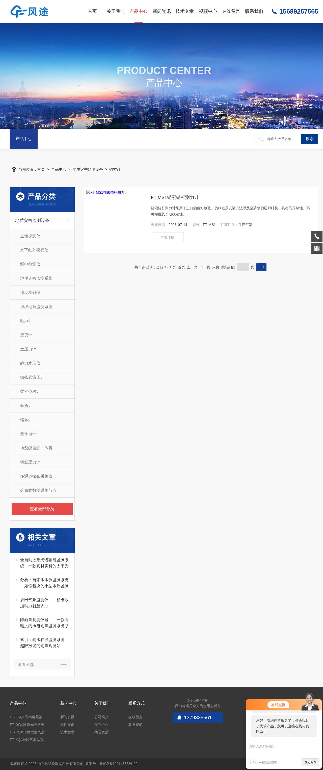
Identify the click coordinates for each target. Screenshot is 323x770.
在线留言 (231, 11)
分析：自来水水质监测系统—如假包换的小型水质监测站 (44, 583)
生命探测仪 (30, 236)
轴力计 (26, 321)
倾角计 (26, 405)
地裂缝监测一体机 (36, 448)
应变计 (26, 335)
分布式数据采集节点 (38, 490)
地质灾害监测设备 (88, 169)
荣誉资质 (101, 732)
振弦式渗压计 (32, 377)
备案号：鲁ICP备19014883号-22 (112, 764)
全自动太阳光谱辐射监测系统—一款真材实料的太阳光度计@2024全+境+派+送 (44, 563)
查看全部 (26, 664)
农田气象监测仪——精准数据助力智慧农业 (44, 603)
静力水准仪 (30, 363)
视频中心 (208, 11)
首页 (92, 11)
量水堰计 (28, 434)
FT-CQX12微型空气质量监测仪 (27, 733)
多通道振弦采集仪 (36, 476)
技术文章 (185, 11)
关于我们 (115, 11)
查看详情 (167, 237)
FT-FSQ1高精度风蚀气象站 (26, 718)
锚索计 (115, 169)
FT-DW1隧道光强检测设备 (27, 725)
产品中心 (138, 11)
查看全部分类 (42, 509)
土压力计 (28, 349)
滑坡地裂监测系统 (36, 306)
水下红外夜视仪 (34, 250)
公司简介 (101, 717)
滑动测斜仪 (30, 292)
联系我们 (254, 11)
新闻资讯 (162, 11)
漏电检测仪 (30, 264)
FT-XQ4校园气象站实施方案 (27, 740)
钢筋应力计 (30, 462)
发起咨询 (310, 762)
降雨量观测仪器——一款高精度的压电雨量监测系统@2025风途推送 (44, 623)
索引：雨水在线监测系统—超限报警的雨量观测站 (44, 642)
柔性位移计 (30, 391)
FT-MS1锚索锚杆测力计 (175, 197)
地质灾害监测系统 (36, 278)
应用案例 (67, 725)
